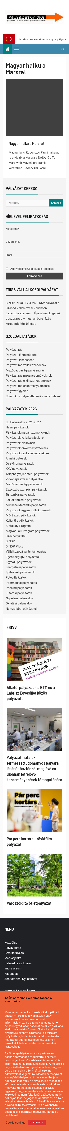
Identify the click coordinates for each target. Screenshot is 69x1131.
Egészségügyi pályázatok (23, 557)
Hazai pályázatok (17, 427)
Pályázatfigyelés (17, 391)
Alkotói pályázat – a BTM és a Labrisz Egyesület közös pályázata (31, 693)
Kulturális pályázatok (20, 520)
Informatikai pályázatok (21, 583)
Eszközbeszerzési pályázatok (26, 489)
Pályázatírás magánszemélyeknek (29, 375)
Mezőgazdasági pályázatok (24, 484)
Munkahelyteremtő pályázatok (26, 505)
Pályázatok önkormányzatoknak (27, 448)
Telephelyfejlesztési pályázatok (27, 474)
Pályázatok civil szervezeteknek (27, 453)
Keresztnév (13, 228)
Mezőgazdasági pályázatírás (25, 370)
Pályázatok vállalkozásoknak (25, 437)
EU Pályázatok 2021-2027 (23, 422)
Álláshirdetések (16, 458)
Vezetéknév (13, 241)
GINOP (10, 541)
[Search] (62, 49)
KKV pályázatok (16, 469)
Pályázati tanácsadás (20, 360)
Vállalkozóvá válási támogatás (26, 551)
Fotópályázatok (16, 577)
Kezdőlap (10, 942)
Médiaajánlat (12, 958)
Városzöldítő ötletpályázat (29, 902)
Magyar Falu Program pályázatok (28, 531)
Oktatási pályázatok (19, 603)
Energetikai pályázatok (21, 567)
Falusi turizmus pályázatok (24, 500)
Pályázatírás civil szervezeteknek (28, 381)
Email (9, 254)
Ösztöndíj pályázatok (20, 463)
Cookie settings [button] (15, 1122)
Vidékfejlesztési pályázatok (24, 479)
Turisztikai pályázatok (20, 494)
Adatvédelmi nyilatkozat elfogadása (32, 268)
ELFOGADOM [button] (36, 1122)
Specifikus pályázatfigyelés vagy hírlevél (33, 396)
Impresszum (12, 968)
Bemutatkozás (14, 953)
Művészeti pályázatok (21, 515)
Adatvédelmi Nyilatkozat (20, 979)
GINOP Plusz (15, 546)
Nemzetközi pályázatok (22, 609)
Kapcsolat (11, 974)
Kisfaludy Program (18, 526)
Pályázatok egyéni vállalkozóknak (28, 510)
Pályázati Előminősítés (21, 355)
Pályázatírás (14, 349)
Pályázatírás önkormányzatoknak (28, 386)
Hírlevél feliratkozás (18, 963)
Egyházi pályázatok (19, 562)
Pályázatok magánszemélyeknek (28, 432)
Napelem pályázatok (19, 598)
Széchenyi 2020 (16, 536)
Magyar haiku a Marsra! (26, 143)
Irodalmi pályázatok (19, 588)
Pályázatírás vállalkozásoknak (26, 365)
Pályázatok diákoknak (20, 443)
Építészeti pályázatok (20, 572)
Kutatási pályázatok (19, 593)
